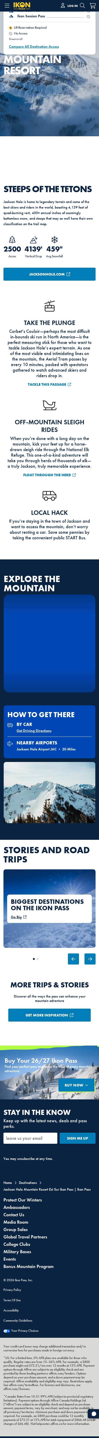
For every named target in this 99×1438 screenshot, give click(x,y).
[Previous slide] (73, 959)
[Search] (82, 6)
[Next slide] (90, 959)
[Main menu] (7, 6)
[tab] (34, 959)
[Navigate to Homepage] (22, 8)
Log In (72, 6)
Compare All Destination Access (34, 46)
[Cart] (89, 6)
